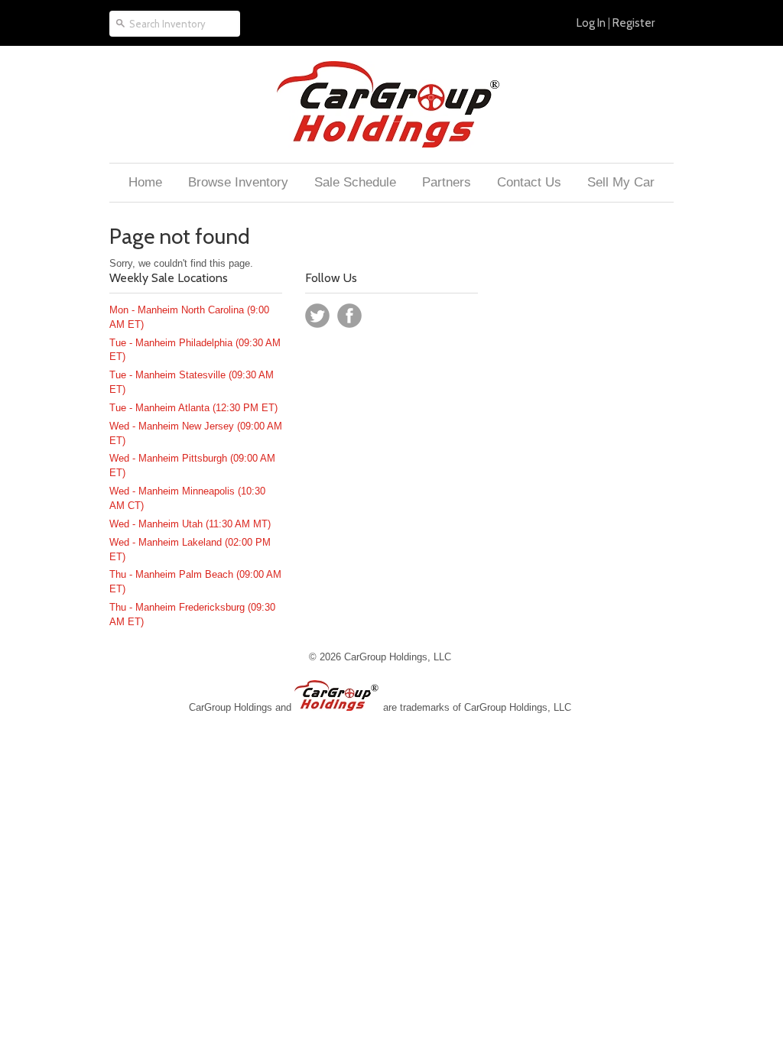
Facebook (349, 315)
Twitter (317, 315)
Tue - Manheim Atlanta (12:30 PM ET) (193, 407)
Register (633, 23)
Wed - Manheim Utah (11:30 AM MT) (190, 524)
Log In (591, 23)
